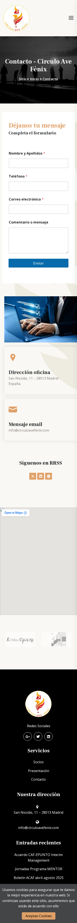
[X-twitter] (32, 476)
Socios (38, 762)
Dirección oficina (29, 372)
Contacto (38, 779)
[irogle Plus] (27, 736)
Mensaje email (25, 424)
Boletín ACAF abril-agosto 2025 (39, 877)
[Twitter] (38, 736)
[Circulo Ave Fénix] (16, 17)
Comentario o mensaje (28, 222)
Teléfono (18, 176)
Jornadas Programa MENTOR (38, 869)
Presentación (38, 770)
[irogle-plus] (48, 476)
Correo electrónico (26, 199)
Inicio (34, 79)
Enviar (38, 263)
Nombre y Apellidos (27, 153)
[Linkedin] (40, 476)
